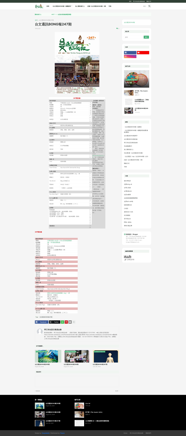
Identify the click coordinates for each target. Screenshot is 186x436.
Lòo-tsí (87, 403)
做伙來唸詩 (127, 181)
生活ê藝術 (127, 215)
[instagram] (130, 56)
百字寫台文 (127, 218)
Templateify (45, 433)
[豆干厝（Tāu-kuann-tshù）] (128, 93)
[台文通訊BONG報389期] (39, 406)
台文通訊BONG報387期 (100, 364)
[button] (144, 6)
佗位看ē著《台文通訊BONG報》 (134, 153)
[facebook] (130, 52)
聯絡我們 (148, 433)
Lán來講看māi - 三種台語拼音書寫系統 (142, 100)
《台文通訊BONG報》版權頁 (133, 127)
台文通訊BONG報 (129, 22)
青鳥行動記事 (128, 225)
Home (125, 433)
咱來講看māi (128, 205)
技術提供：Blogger (132, 234)
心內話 (126, 208)
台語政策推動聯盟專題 (48, 14)
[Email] (70, 322)
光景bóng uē (128, 184)
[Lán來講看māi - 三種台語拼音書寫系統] (128, 102)
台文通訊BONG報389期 (42, 364)
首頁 (130, 1)
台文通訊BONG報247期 (46, 20)
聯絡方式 (148, 1)
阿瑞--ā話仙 (127, 222)
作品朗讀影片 (128, 146)
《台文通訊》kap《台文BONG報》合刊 (136, 156)
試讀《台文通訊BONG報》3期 (96, 6)
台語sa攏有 (127, 194)
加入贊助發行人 (80, 6)
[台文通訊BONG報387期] (39, 423)
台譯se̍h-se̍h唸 (128, 201)
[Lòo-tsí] (79, 406)
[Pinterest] (66, 322)
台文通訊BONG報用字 (130, 135)
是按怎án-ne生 (128, 212)
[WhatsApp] (62, 322)
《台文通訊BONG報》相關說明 (61, 6)
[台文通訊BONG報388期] (128, 110)
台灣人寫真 (127, 187)
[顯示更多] (73, 322)
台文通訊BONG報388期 (71, 364)
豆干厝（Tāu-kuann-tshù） (141, 91)
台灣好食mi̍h (128, 191)
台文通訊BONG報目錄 (130, 139)
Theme (62, 433)
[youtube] (143, 52)
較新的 (38, 391)
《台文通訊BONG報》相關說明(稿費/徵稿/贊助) (136, 131)
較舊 (116, 391)
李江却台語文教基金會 (139, 1)
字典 (110, 6)
